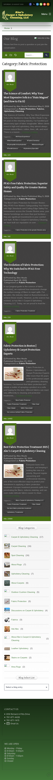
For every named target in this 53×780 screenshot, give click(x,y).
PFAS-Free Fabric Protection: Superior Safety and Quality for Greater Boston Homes (26, 187)
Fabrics (40, 109)
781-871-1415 (12, 720)
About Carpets (17, 583)
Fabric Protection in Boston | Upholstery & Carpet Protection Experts (22, 349)
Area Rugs (16, 667)
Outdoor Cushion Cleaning (23, 592)
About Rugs (16, 564)
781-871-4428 (13, 717)
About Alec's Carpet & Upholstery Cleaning (26, 638)
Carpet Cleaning (18, 546)
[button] (46, 55)
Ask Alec (15, 629)
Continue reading (29, 132)
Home (7, 28)
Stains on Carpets (19, 657)
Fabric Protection (27, 109)
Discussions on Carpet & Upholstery (27, 610)
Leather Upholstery (19, 648)
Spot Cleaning (17, 555)
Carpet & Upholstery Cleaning (24, 537)
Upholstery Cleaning (14, 111)
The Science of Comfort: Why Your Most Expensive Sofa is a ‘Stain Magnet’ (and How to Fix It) (26, 97)
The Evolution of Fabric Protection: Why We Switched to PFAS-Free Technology (24, 268)
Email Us (12, 723)
